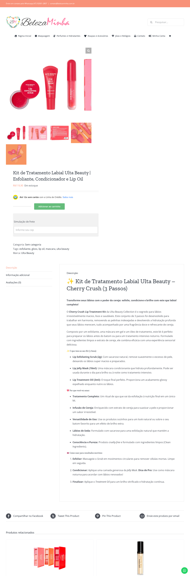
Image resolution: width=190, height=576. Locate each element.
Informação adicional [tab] (18, 275)
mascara (50, 248)
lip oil (42, 248)
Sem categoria (33, 244)
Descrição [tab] (11, 267)
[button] (88, 51)
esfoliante (24, 248)
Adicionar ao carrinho (49, 206)
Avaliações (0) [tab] (13, 282)
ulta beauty (63, 248)
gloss (34, 248)
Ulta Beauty (27, 253)
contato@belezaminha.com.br (62, 3)
